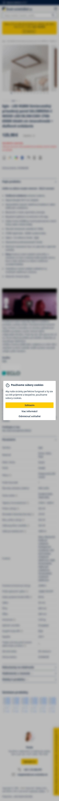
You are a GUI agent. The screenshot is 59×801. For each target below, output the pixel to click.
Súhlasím (29, 405)
